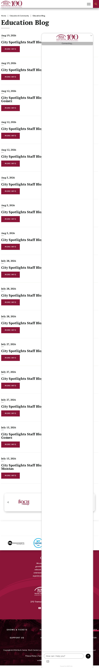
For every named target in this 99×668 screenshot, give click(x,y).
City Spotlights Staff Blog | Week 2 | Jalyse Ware (40, 406)
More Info (10, 49)
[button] (8, 502)
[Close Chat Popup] (91, 36)
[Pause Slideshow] (95, 522)
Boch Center (11, 4)
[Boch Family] (24, 502)
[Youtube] (39, 608)
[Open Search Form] (96, 4)
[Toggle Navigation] (89, 4)
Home (3, 16)
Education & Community (19, 16)
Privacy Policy (30, 656)
